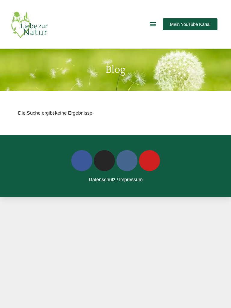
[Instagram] (104, 160)
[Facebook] (81, 160)
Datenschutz (102, 179)
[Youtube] (149, 160)
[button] (153, 24)
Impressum (131, 179)
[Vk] (126, 160)
